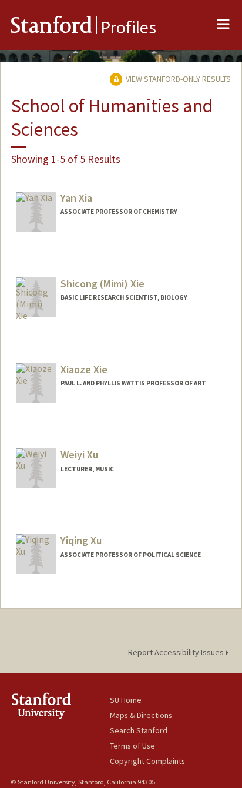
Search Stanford (138, 730)
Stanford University (60, 705)
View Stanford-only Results (177, 78)
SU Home (126, 700)
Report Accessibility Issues (177, 652)
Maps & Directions (141, 715)
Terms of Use (132, 745)
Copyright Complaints (147, 761)
